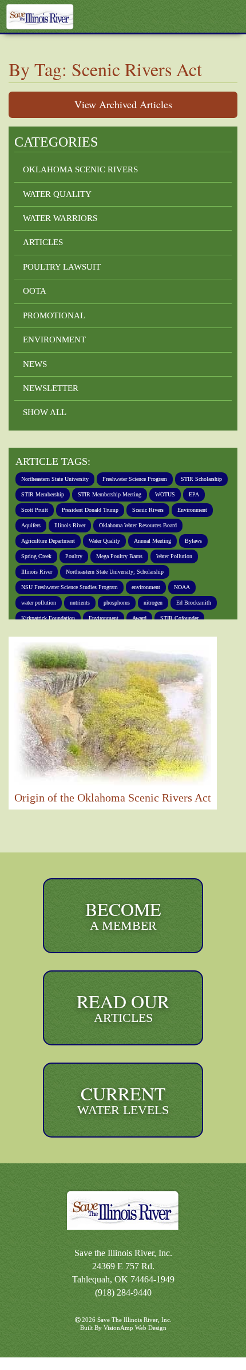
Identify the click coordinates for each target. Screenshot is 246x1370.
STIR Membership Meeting (185, 495)
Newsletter (50, 388)
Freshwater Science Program (165, 479)
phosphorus (138, 618)
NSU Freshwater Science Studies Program (81, 603)
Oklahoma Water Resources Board (71, 541)
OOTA (35, 291)
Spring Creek (188, 556)
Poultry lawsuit (62, 267)
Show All (44, 412)
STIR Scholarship (45, 495)
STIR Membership (108, 495)
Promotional (55, 316)
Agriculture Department (169, 541)
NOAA (216, 603)
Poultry (31, 572)
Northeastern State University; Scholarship (83, 587)
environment (175, 603)
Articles (42, 242)
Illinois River (182, 526)
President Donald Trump (163, 510)
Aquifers (137, 526)
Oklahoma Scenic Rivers (80, 170)
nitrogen (181, 618)
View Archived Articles (123, 104)
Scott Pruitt (97, 510)
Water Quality (56, 194)
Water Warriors (61, 218)
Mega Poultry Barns (84, 572)
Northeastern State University (65, 479)
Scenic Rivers (40, 526)
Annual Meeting (99, 556)
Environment (55, 340)
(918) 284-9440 (123, 1305)
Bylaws (146, 556)
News (35, 364)
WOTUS (32, 510)
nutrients (93, 618)
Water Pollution (149, 572)
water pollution (43, 618)
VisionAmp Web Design (135, 1340)
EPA (62, 510)
